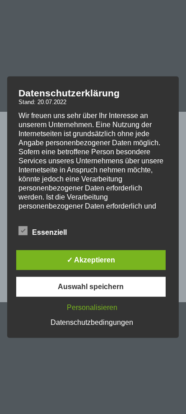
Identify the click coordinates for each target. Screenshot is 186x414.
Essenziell (49, 232)
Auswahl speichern (91, 286)
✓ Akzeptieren (91, 260)
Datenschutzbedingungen (92, 322)
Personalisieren (92, 307)
